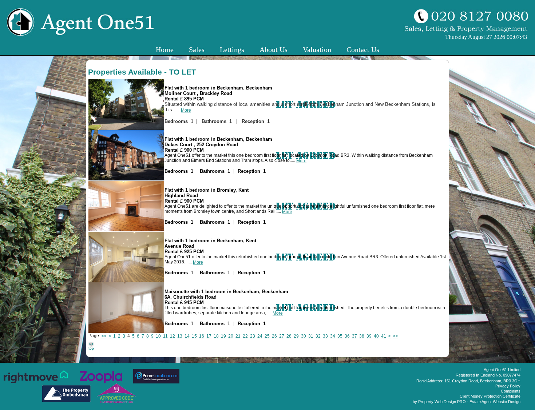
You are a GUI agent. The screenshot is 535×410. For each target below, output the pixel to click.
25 (267, 336)
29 (296, 336)
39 (369, 336)
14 (187, 336)
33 (325, 336)
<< (103, 336)
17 (208, 336)
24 (259, 336)
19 (223, 336)
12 (172, 336)
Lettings (232, 49)
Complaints (510, 391)
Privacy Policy (507, 386)
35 (339, 336)
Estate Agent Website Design (494, 401)
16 (201, 336)
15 (194, 336)
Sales (197, 49)
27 (281, 336)
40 (376, 336)
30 (303, 336)
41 (383, 336)
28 (289, 336)
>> (395, 336)
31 (310, 336)
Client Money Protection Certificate (490, 396)
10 (158, 336)
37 (354, 336)
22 (245, 336)
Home (165, 49)
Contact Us (362, 49)
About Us (273, 49)
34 (332, 336)
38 (361, 336)
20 (230, 336)
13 (179, 336)
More (186, 110)
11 (165, 336)
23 (252, 336)
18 (216, 336)
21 (238, 336)
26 (274, 336)
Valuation (317, 49)
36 (347, 336)
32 (318, 336)
